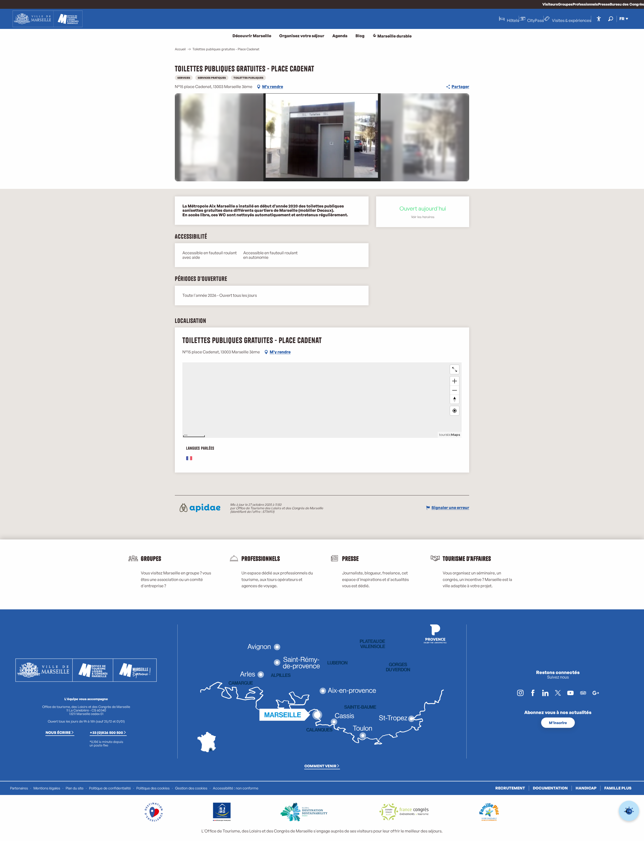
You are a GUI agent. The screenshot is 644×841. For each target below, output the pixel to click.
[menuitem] (48, 19)
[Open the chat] (629, 811)
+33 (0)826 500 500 (106, 732)
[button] (611, 18)
